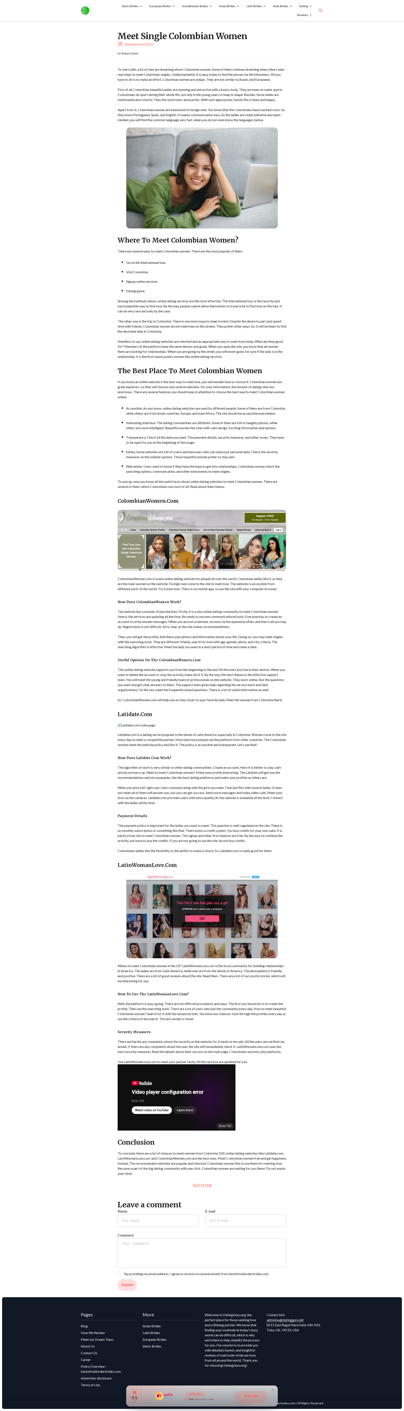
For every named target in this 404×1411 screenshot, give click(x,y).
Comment (126, 1235)
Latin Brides (254, 6)
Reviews (302, 15)
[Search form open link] (320, 10)
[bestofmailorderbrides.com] (96, 10)
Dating (303, 6)
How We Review (93, 1333)
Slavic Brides (130, 6)
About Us (88, 1346)
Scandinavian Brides (195, 6)
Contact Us (89, 1353)
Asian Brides (227, 6)
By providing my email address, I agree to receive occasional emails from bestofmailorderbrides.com (196, 1274)
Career (86, 1360)
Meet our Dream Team (97, 1339)
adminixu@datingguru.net (285, 1320)
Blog (84, 1326)
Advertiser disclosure (96, 1378)
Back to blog (202, 1185)
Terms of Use (90, 1385)
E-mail (210, 1211)
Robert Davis (129, 53)
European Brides (160, 6)
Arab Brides (280, 6)
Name (123, 1211)
